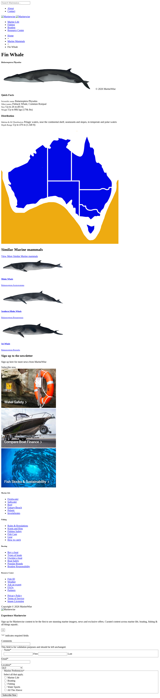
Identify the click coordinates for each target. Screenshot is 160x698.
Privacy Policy (15, 595)
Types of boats (15, 555)
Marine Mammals (16, 41)
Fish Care (12, 534)
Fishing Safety (15, 531)
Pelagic (11, 510)
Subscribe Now (9, 695)
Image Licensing (16, 601)
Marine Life (13, 22)
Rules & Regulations (18, 525)
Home (11, 35)
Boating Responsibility (19, 566)
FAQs (10, 587)
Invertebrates (14, 513)
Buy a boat (13, 552)
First (35, 653)
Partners (11, 590)
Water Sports (14, 687)
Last (70, 653)
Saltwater (12, 502)
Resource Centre (16, 30)
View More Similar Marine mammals (19, 256)
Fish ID (11, 579)
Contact (11, 11)
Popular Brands (15, 563)
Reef (10, 504)
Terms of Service (16, 598)
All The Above (14, 690)
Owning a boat (15, 558)
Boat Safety (13, 560)
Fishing (11, 24)
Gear (10, 537)
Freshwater (13, 499)
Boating (11, 27)
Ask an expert (14, 584)
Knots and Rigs (15, 528)
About (11, 8)
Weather (12, 581)
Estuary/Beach (15, 507)
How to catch (14, 540)
